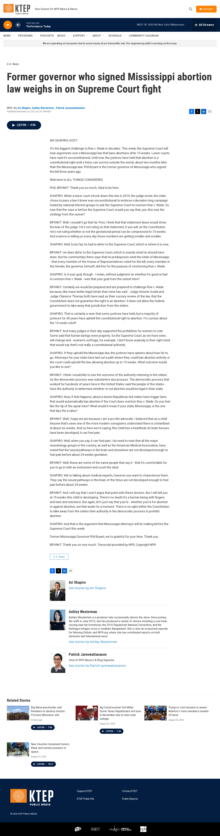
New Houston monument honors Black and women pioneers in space (50, 748)
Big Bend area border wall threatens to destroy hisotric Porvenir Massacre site (48, 711)
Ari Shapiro (24, 108)
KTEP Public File (85, 799)
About (96, 35)
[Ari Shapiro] (57, 590)
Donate (207, 9)
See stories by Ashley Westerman (93, 642)
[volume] (18, 25)
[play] (7, 25)
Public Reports (130, 799)
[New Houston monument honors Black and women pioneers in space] (18, 749)
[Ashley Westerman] (57, 620)
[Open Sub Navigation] (13, 35)
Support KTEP (84, 791)
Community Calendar (144, 35)
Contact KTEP (129, 791)
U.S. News (13, 64)
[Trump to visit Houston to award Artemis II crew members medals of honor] (155, 713)
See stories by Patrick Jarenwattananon (97, 665)
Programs (25, 35)
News (7, 35)
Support (79, 35)
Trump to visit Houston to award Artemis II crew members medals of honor (188, 711)
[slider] (23, 25)
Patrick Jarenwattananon (70, 108)
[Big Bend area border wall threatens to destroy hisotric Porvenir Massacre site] (18, 713)
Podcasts (47, 35)
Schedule (115, 35)
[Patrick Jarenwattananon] (57, 662)
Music (61, 35)
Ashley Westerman (43, 108)
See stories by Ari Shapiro (87, 588)
